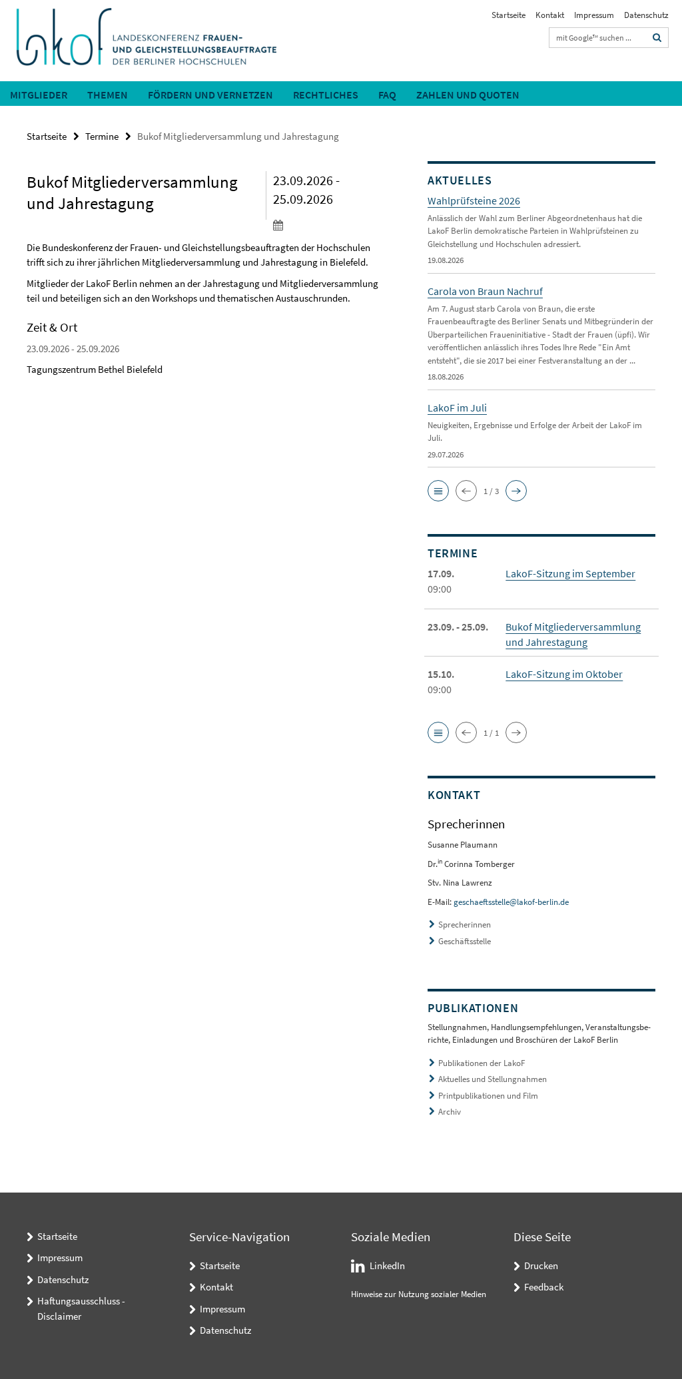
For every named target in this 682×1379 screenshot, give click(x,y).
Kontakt (549, 15)
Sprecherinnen (464, 924)
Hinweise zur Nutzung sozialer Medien (418, 1294)
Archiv (449, 1111)
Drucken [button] (541, 1265)
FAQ (387, 94)
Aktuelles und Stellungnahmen (492, 1079)
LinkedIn (387, 1265)
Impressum (594, 15)
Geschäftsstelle (464, 941)
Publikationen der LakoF (481, 1063)
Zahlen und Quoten (467, 94)
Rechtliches (325, 94)
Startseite (508, 15)
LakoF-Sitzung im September (570, 573)
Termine (102, 136)
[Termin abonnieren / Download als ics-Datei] (329, 224)
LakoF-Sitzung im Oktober (564, 674)
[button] (438, 490)
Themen (107, 94)
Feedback (543, 1286)
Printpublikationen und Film (488, 1095)
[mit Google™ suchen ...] (657, 38)
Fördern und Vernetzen (210, 94)
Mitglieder (38, 94)
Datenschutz (646, 15)
